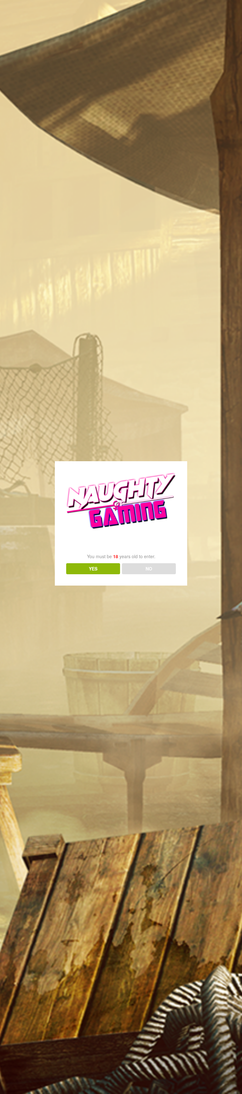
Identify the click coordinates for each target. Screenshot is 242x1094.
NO (149, 568)
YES (93, 568)
